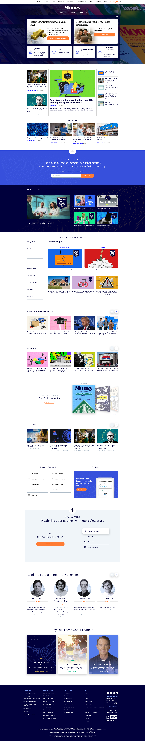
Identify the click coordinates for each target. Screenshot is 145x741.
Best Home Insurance (49, 710)
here (91, 736)
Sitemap (87, 718)
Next (116, 311)
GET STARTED (49, 544)
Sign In (113, 1)
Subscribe (87, 175)
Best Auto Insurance (48, 704)
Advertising (88, 715)
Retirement (35, 484)
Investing (30, 289)
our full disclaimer (91, 732)
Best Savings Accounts (29, 714)
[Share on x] (111, 694)
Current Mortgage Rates (29, 693)
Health (91, 1)
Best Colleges (68, 698)
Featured (99, 1)
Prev (112, 311)
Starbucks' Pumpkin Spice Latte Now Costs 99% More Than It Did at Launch (84, 610)
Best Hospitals (68, 701)
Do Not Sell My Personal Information (94, 707)
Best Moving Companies (29, 716)
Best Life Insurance (48, 712)
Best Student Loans (48, 693)
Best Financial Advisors (49, 718)
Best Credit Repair (48, 698)
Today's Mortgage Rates (107, 607)
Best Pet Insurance (69, 712)
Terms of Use (88, 704)
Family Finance (60, 479)
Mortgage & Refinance (39, 479)
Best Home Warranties (49, 715)
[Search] (25, 2)
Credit (38, 1)
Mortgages (61, 1)
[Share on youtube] (117, 694)
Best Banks (26, 711)
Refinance (91, 542)
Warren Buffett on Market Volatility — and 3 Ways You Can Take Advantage (37, 610)
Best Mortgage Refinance (29, 701)
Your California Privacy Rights (92, 710)
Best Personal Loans (48, 701)
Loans (53, 1)
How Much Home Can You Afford (31, 698)
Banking (30, 296)
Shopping (58, 490)
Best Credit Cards (27, 708)
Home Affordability (94, 531)
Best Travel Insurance (69, 710)
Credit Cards (70, 1)
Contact (87, 696)
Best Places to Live (69, 704)
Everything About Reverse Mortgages (29, 705)
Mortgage (91, 536)
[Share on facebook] (107, 694)
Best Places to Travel (69, 707)
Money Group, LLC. (65, 728)
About (86, 693)
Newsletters (67, 693)
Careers (87, 721)
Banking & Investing (81, 1)
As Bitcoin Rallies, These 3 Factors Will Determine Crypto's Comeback (61, 612)
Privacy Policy (88, 701)
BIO (37, 601)
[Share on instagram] (114, 694)
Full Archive (115, 414)
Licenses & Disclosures (91, 712)
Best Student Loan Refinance (51, 696)
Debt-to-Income (93, 547)
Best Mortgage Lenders (29, 696)
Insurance (46, 1)
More (105, 1)
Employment (59, 473)
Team (86, 698)
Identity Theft (32, 268)
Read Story (49, 402)
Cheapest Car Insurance (49, 707)
